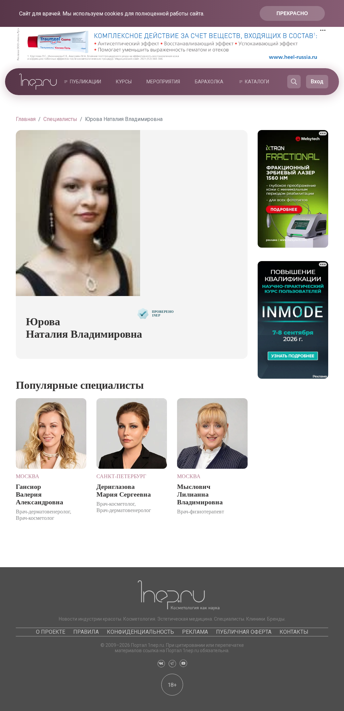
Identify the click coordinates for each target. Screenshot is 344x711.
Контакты (294, 632)
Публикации (85, 81)
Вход (317, 81)
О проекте (50, 632)
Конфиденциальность (140, 632)
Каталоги (257, 81)
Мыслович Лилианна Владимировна (200, 494)
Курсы (124, 81)
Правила (86, 632)
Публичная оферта (243, 632)
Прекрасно (292, 13)
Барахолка (209, 81)
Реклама (195, 632)
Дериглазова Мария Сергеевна (123, 490)
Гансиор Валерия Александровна (39, 494)
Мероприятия (163, 81)
